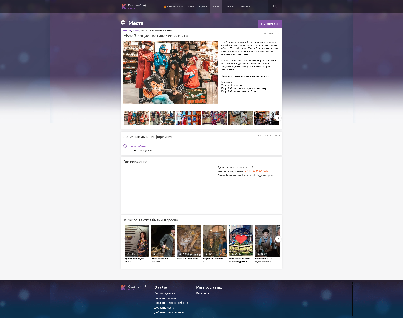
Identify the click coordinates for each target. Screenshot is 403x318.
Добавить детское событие (171, 302)
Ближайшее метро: (229, 175)
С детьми (229, 6)
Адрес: (222, 167)
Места (216, 6)
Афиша (203, 6)
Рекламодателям (164, 293)
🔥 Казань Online (173, 6)
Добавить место (272, 23)
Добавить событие (165, 298)
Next (276, 116)
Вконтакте (202, 293)
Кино (191, 6)
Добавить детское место (169, 312)
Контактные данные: (231, 171)
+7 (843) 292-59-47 (256, 171)
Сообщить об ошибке (269, 135)
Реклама (245, 6)
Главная (127, 30)
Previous (123, 116)
